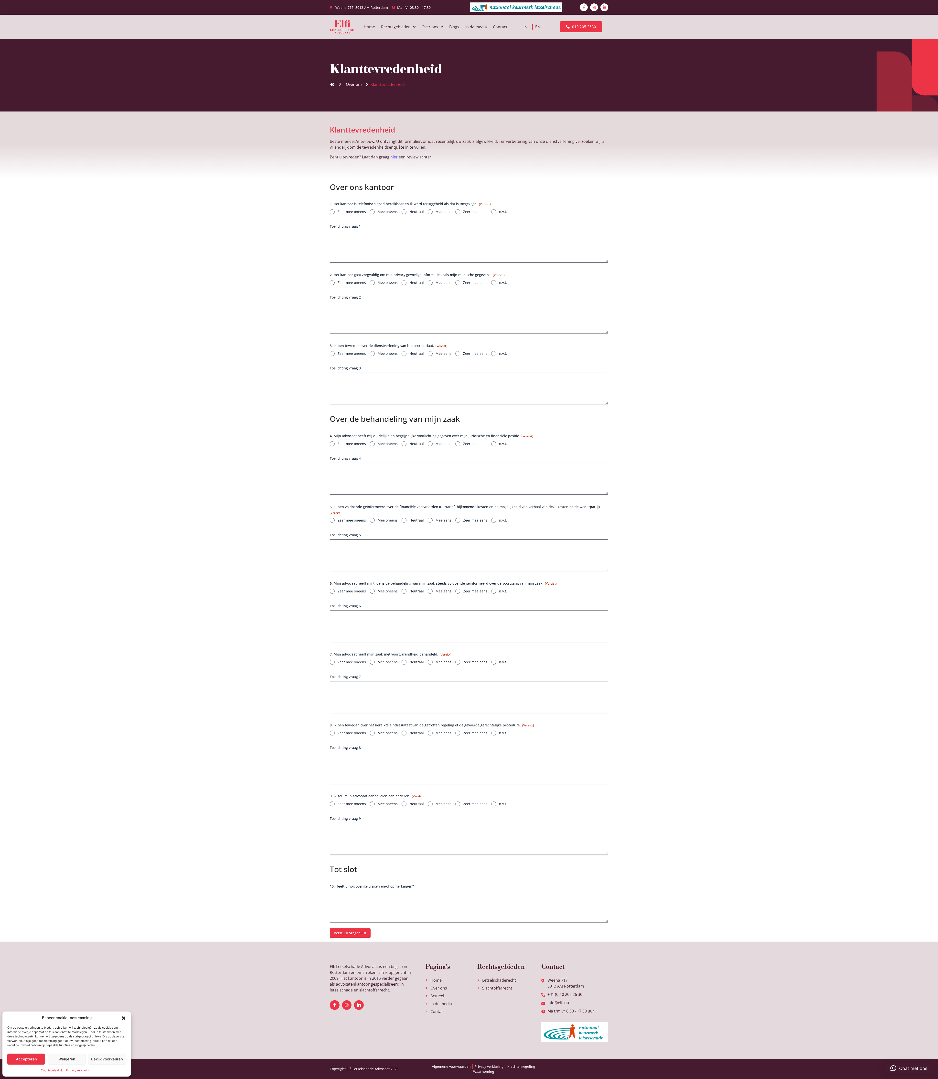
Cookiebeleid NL (52, 1070)
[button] (123, 1017)
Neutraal (416, 211)
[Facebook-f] (584, 7)
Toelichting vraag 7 (345, 676)
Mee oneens (388, 211)
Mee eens (443, 211)
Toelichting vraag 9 (345, 818)
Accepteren (26, 1059)
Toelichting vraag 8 (345, 747)
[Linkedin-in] (604, 7)
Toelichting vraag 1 (345, 226)
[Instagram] (594, 7)
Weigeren (66, 1059)
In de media (476, 27)
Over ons (430, 27)
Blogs (454, 27)
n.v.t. (503, 211)
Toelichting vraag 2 (345, 297)
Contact (500, 27)
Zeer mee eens (475, 211)
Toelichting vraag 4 (345, 458)
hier (394, 157)
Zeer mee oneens (352, 211)
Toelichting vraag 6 (345, 605)
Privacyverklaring (78, 1070)
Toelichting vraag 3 (345, 368)
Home (369, 27)
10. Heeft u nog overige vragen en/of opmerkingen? (372, 886)
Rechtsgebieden (396, 27)
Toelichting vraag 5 (345, 535)
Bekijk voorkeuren (107, 1059)
